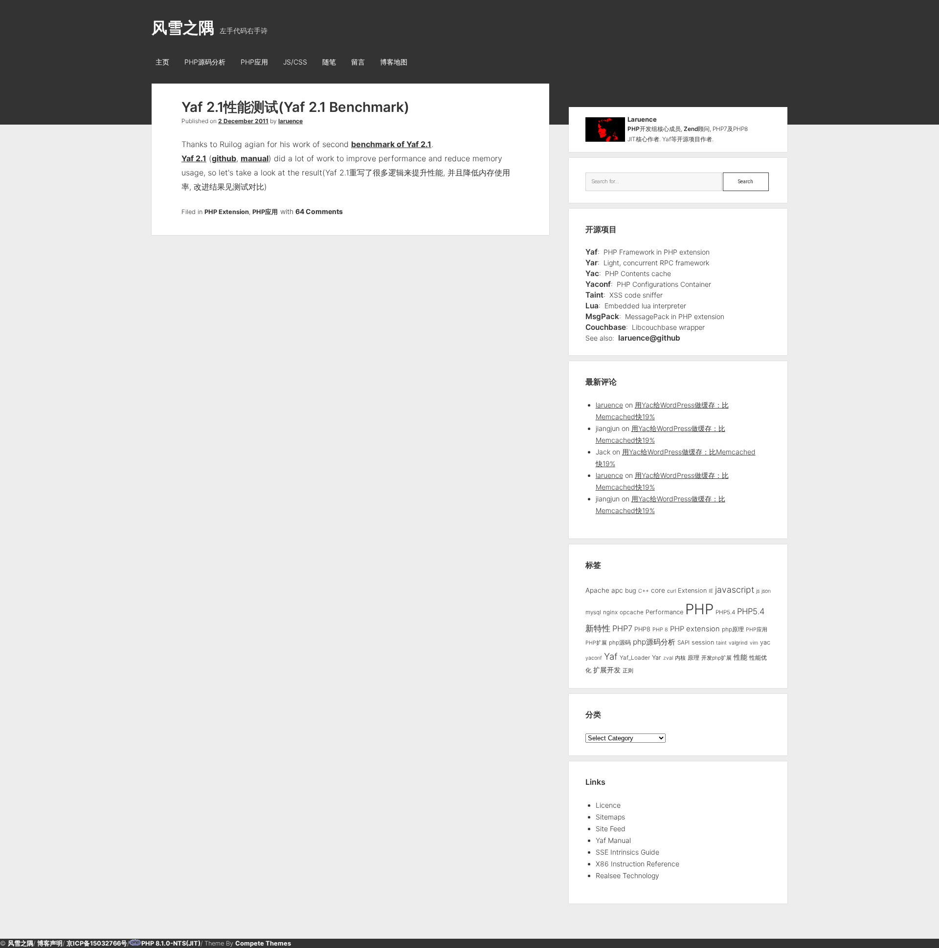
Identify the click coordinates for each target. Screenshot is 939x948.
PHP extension (695, 629)
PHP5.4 (725, 612)
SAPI (683, 642)
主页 (162, 62)
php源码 (620, 642)
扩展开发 (607, 670)
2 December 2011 (243, 121)
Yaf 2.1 (193, 158)
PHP (633, 128)
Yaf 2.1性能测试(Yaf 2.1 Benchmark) (295, 107)
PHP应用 (254, 62)
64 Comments (319, 211)
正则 (628, 671)
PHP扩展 (596, 643)
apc (617, 590)
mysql (593, 612)
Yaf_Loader (635, 657)
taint (721, 643)
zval (668, 658)
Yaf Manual (613, 840)
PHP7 (622, 628)
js (758, 591)
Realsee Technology (627, 875)
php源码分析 (654, 641)
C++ (643, 591)
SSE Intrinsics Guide (627, 852)
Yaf (591, 252)
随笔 (329, 62)
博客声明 (50, 943)
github (224, 158)
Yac (592, 273)
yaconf (593, 658)
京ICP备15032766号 (97, 943)
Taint (594, 295)
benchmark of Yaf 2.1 (391, 144)
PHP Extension (226, 211)
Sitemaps (610, 817)
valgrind (738, 643)
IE (711, 591)
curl (671, 591)
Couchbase (605, 327)
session (703, 642)
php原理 (733, 629)
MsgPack (602, 316)
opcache (632, 612)
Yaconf (598, 284)
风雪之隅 (183, 27)
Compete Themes (263, 943)
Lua (592, 305)
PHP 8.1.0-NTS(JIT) (171, 943)
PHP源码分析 (204, 62)
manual (254, 158)
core (658, 590)
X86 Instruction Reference (637, 864)
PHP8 (642, 629)
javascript (734, 589)
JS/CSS (295, 62)
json (766, 591)
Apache (597, 590)
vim (754, 643)
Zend (691, 128)
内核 (680, 658)
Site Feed (611, 828)
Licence (608, 805)
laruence (290, 121)
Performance (664, 612)
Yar (591, 262)
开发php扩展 (716, 658)
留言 (358, 62)
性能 (740, 657)
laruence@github (649, 338)
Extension (692, 590)
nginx (610, 612)
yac (765, 642)
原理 (693, 657)
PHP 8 (660, 629)
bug (630, 590)
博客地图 (393, 62)
